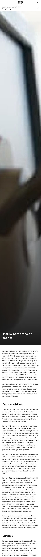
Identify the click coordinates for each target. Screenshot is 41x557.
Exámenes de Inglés (11, 7)
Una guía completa (7, 9)
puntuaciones (30, 370)
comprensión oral (14, 365)
